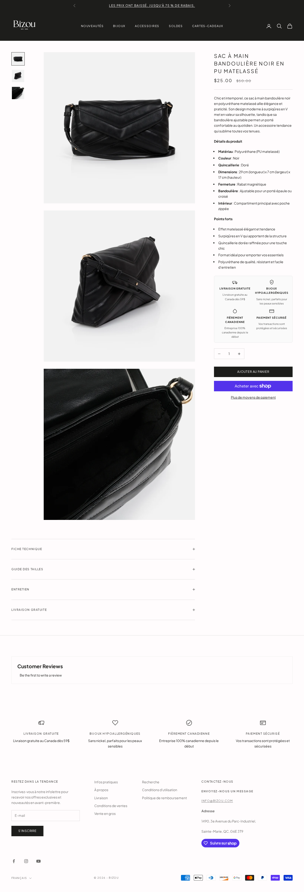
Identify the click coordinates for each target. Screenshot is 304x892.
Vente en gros (105, 813)
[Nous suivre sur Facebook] (13, 861)
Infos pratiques (106, 782)
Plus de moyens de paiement (253, 397)
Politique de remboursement (164, 798)
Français (19, 877)
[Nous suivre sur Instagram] (26, 861)
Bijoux (119, 26)
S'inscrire (27, 831)
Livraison (101, 798)
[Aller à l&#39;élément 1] (18, 58)
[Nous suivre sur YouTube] (38, 861)
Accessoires (147, 26)
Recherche (150, 782)
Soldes (176, 26)
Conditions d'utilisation (159, 790)
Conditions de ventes (110, 805)
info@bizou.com (217, 801)
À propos (101, 790)
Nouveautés (92, 26)
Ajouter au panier (253, 372)
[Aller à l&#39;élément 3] (18, 93)
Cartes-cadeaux (207, 26)
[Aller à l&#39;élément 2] (18, 76)
